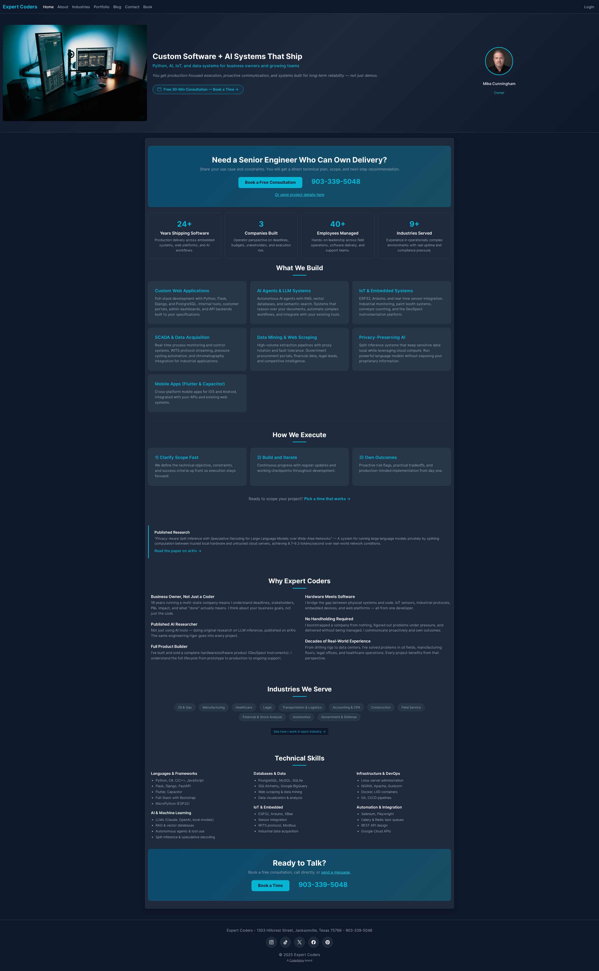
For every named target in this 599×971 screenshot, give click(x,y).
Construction (381, 707)
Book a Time (270, 885)
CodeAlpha (296, 960)
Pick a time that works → (327, 498)
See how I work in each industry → (300, 731)
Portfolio (102, 6)
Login (589, 6)
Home (48, 6)
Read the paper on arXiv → (177, 550)
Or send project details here (299, 194)
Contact (132, 6)
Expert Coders (20, 7)
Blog (117, 6)
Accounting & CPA (346, 707)
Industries (81, 6)
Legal (267, 707)
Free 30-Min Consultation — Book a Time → (201, 89)
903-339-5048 (336, 181)
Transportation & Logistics (302, 707)
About (62, 6)
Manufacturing (214, 707)
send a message (335, 872)
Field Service (411, 707)
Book (147, 6)
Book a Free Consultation (270, 182)
